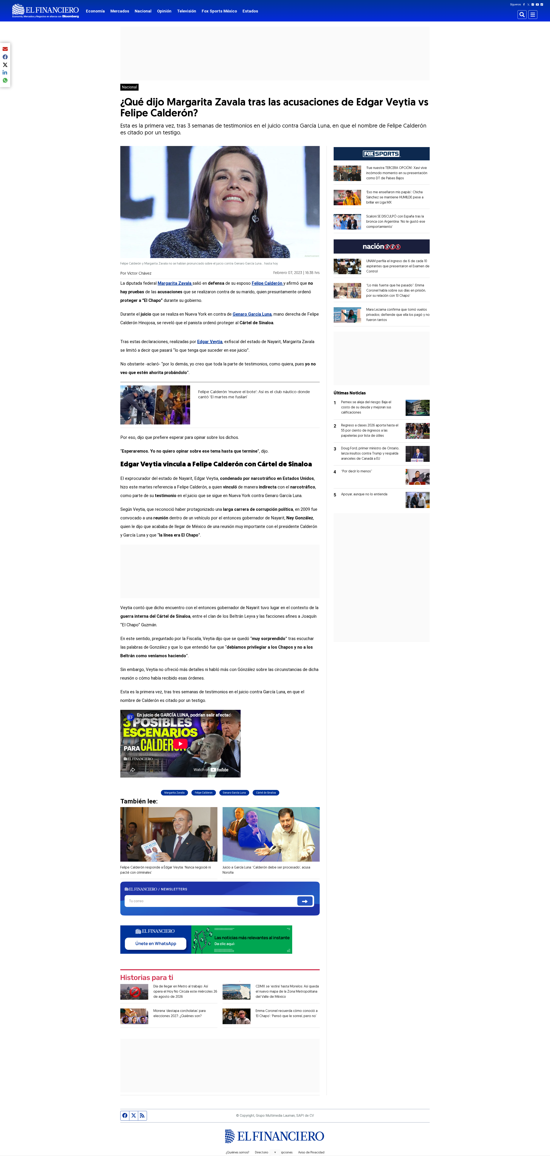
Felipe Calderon (203, 792)
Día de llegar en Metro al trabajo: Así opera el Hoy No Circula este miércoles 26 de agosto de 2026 (185, 992)
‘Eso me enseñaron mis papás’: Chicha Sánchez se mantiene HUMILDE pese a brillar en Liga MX (394, 197)
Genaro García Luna (234, 792)
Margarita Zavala (174, 792)
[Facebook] (525, 4)
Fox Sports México (219, 11)
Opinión (164, 11)
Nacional (143, 11)
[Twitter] (529, 4)
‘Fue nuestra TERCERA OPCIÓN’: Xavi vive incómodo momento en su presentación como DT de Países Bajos (396, 173)
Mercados (119, 11)
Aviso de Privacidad (311, 1152)
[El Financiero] (45, 11)
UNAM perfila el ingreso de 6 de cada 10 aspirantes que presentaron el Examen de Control (397, 266)
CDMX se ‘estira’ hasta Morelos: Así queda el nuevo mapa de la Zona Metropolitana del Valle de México (287, 992)
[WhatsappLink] (206, 939)
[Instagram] (534, 4)
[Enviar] (305, 901)
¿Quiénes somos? (237, 1152)
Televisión (186, 11)
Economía (95, 11)
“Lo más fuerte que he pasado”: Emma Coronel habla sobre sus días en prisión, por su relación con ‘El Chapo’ (396, 291)
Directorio (261, 1152)
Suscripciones (283, 1152)
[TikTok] (543, 4)
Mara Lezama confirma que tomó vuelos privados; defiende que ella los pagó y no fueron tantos (398, 315)
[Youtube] (538, 4)
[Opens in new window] (347, 173)
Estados (250, 11)
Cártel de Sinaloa (266, 792)
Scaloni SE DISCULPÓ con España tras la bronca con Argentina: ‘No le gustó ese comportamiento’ (395, 222)
